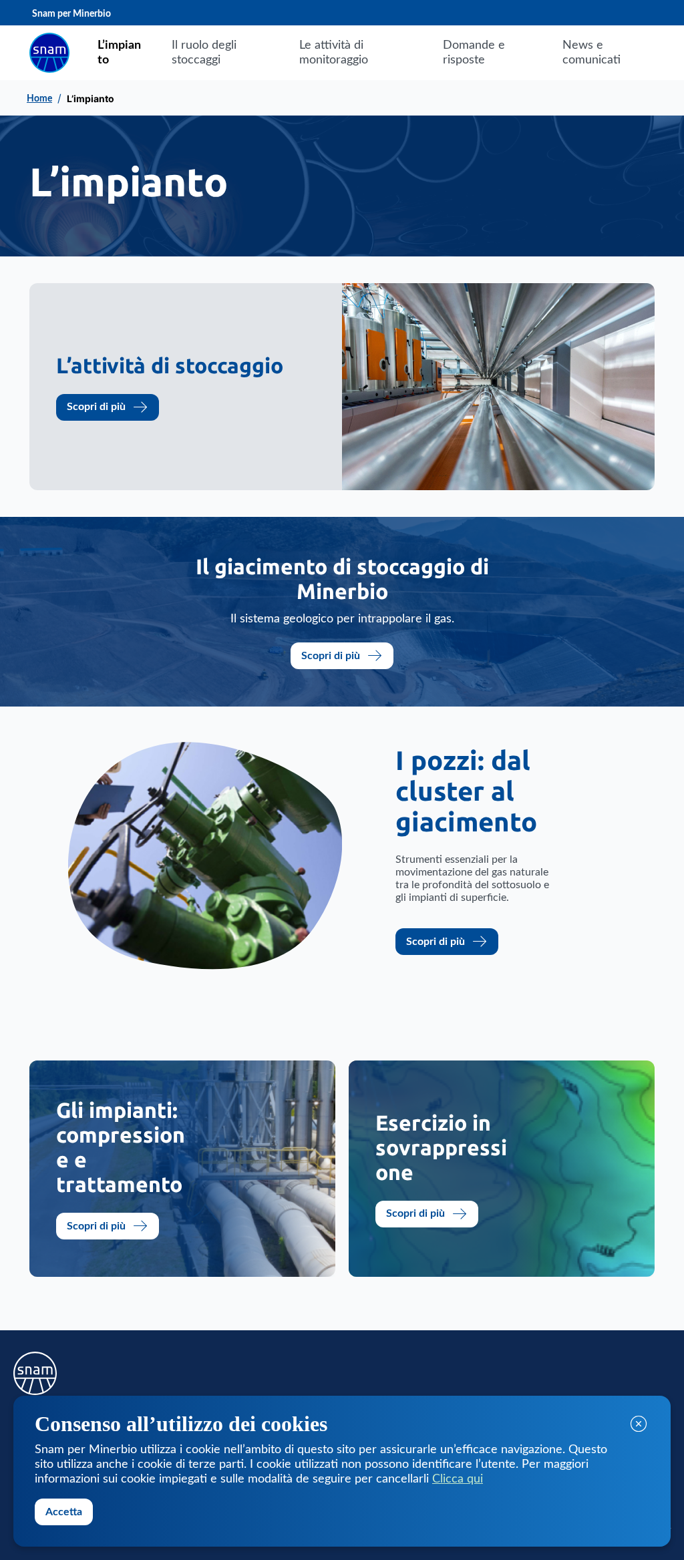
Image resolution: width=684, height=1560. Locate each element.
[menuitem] (120, 52)
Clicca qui (457, 1479)
